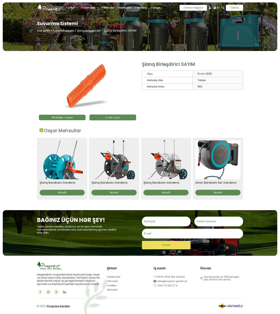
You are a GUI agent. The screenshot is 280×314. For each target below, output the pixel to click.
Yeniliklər (112, 285)
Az (218, 7)
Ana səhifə (43, 31)
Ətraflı (62, 192)
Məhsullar (112, 289)
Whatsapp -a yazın (62, 117)
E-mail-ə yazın (112, 117)
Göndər (166, 245)
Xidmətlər (112, 281)
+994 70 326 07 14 (167, 285)
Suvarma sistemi (63, 31)
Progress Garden (58, 306)
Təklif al (234, 7)
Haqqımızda (113, 276)
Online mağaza (193, 8)
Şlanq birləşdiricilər (89, 31)
